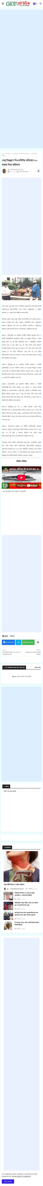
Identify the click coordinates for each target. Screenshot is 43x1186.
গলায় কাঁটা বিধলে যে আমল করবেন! (14, 884)
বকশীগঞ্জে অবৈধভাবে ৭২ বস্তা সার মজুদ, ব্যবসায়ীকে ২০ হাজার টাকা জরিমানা (25, 894)
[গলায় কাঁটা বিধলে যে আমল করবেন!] (21, 866)
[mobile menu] (3, 3)
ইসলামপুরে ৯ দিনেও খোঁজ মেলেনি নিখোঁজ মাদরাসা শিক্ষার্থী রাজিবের (27, 923)
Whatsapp (29, 642)
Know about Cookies (20, 1176)
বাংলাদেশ (8, 154)
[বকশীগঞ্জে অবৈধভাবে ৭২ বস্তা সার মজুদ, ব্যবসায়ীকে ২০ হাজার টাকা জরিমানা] (8, 896)
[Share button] (38, 642)
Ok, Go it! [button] (8, 1181)
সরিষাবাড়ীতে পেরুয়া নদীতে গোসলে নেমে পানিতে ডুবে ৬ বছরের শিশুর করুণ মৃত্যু (26, 904)
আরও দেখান (38, 667)
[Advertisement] (21, 79)
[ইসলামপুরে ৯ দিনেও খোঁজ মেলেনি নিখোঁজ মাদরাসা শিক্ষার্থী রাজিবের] (8, 925)
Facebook (10, 642)
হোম (3, 154)
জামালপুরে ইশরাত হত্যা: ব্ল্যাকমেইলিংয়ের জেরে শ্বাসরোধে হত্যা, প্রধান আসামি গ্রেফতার (26, 914)
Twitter (18, 642)
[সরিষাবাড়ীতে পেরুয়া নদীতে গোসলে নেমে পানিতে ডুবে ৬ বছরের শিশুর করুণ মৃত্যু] (8, 906)
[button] (40, 3)
